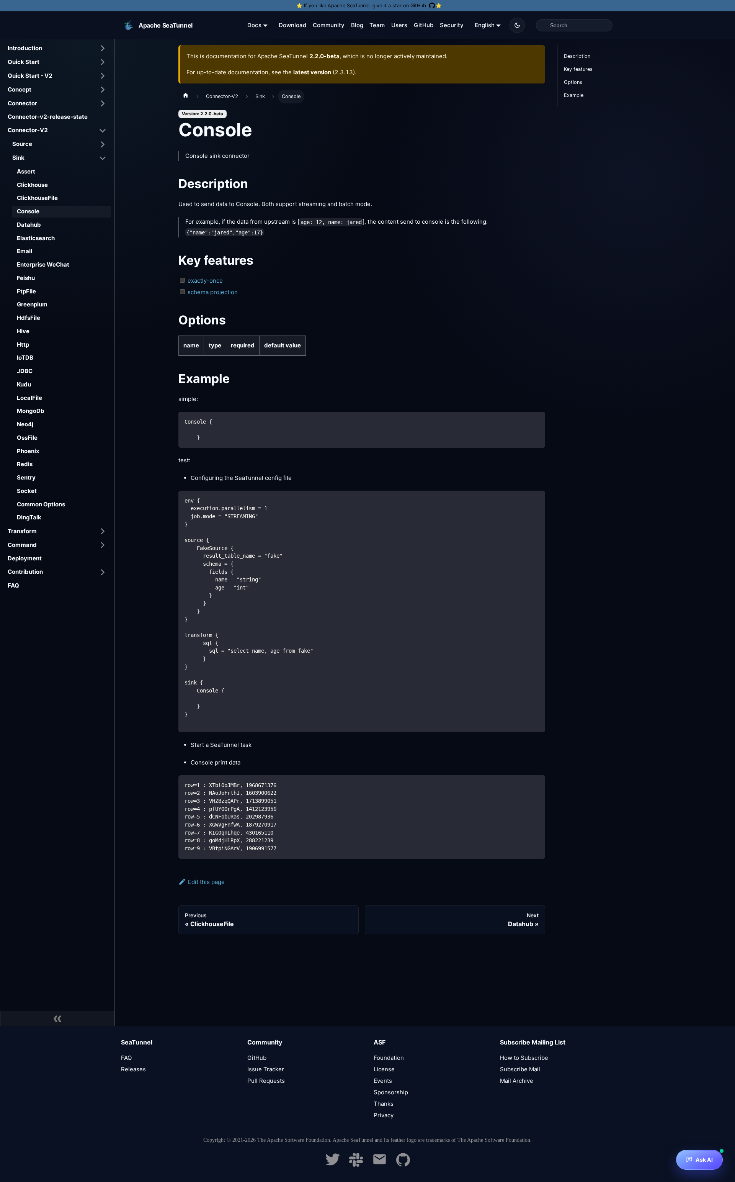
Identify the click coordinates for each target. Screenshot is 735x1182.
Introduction (25, 48)
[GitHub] (403, 1164)
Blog (357, 25)
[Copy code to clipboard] (535, 421)
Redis (25, 464)
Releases (133, 1069)
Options (573, 82)
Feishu (26, 278)
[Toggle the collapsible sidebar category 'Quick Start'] (102, 62)
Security (452, 25)
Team (377, 25)
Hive (23, 331)
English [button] (485, 25)
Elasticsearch (36, 238)
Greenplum (32, 304)
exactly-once (205, 280)
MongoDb (30, 410)
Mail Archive (516, 1080)
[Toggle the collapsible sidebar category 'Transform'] (102, 531)
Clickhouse (32, 184)
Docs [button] (254, 25)
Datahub (29, 224)
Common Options (41, 504)
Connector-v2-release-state (48, 116)
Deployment (25, 558)
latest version (312, 72)
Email (24, 251)
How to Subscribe (524, 1057)
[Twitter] (332, 1164)
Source (22, 143)
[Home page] (185, 96)
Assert (26, 171)
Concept (19, 89)
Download (292, 25)
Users (399, 25)
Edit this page (206, 882)
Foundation (389, 1057)
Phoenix (28, 451)
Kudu (24, 384)
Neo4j (25, 424)
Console (28, 211)
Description (577, 56)
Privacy (384, 1115)
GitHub (423, 25)
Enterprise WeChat (43, 264)
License (384, 1069)
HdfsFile (28, 317)
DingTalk (29, 517)
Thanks (384, 1103)
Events (383, 1080)
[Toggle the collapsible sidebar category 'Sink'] (102, 158)
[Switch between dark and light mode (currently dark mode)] (517, 25)
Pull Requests (266, 1080)
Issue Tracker (265, 1069)
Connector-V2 (28, 130)
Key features (578, 69)
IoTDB (25, 357)
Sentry (26, 477)
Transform (22, 531)
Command (22, 544)
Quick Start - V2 (30, 75)
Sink (18, 157)
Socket (27, 490)
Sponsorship (391, 1092)
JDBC (25, 371)
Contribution (25, 571)
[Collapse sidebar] (57, 1018)
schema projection (213, 292)
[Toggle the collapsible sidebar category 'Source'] (102, 144)
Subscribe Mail (520, 1069)
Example (573, 95)
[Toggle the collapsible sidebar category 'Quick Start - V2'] (102, 76)
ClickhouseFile (37, 197)
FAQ (13, 585)
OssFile (27, 437)
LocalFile (29, 397)
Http (23, 344)
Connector (22, 103)
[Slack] (356, 1164)
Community (329, 25)
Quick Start (23, 61)
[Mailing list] (379, 1164)
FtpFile (26, 291)
